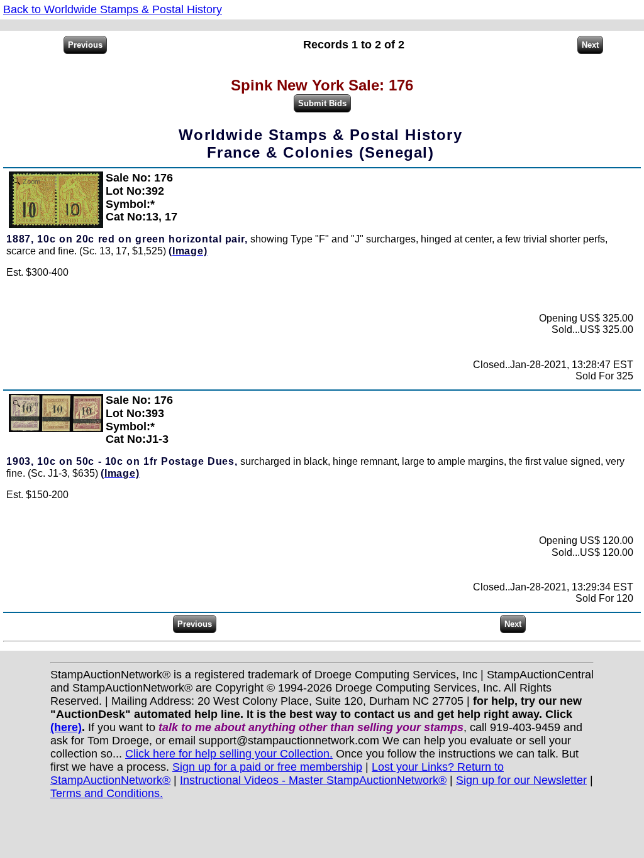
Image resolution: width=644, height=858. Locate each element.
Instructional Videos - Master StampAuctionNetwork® (313, 780)
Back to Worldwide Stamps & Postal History (112, 9)
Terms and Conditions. (106, 793)
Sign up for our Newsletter (521, 780)
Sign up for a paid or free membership (267, 767)
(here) (66, 727)
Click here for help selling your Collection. (229, 753)
